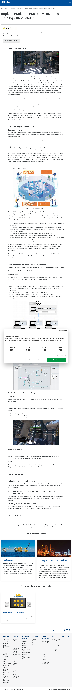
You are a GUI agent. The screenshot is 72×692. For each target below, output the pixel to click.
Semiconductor (6, 682)
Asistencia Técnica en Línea (56, 640)
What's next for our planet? (45, 642)
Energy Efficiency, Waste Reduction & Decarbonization (17, 656)
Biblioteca (7, 8)
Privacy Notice (13, 689)
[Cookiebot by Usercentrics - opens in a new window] (60, 331)
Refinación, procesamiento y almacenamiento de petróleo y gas (6, 647)
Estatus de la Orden (54, 650)
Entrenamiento (55, 659)
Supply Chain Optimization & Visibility (16, 660)
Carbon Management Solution (15, 670)
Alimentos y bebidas (5, 670)
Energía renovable (7, 663)
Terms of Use (5, 689)
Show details (60, 355)
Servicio (53, 661)
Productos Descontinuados (25, 662)
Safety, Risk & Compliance (15, 644)
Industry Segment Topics (46, 645)
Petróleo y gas (8, 560)
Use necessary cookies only (36, 359)
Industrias (6, 636)
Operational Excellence (15, 652)
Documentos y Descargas (35, 640)
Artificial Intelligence (44, 655)
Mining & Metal (6, 665)
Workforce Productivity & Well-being (15, 641)
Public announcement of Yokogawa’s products (26, 658)
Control (24, 643)
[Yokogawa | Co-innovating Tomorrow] (7, 3)
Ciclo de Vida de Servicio (55, 656)
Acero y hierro (6, 674)
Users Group (54, 647)
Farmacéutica (6, 667)
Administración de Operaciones (13, 613)
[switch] (28, 350)
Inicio (2, 8)
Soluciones (15, 636)
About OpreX (44, 647)
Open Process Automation (16, 677)
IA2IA (43, 653)
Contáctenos (65, 636)
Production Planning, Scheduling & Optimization (15, 665)
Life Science (24, 654)
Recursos (13, 8)
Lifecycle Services (26, 652)
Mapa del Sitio (20, 689)
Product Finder (55, 645)
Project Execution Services (26, 650)
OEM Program (6, 639)
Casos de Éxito (20, 8)
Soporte (54, 636)
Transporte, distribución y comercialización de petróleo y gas (53, 561)
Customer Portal (55, 652)
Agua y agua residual (5, 677)
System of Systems (44, 650)
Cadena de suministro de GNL (7, 657)
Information (24, 641)
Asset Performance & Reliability (16, 648)
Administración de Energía (16, 673)
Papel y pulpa (6, 672)
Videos (33, 644)
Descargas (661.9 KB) (12, 40)
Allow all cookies (56, 359)
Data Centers (6, 641)
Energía (4, 661)
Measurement (25, 645)
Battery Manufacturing (6, 680)
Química (4, 659)
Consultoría (24, 647)
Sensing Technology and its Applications (45, 662)
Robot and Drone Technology (45, 658)
